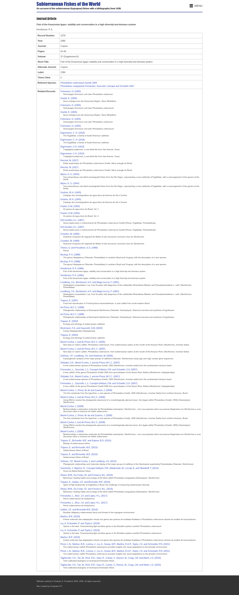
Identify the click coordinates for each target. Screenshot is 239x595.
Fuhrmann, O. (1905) (70, 91)
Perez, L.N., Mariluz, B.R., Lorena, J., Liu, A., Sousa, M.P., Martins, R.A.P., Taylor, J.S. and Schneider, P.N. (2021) (115, 544)
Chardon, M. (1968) (69, 234)
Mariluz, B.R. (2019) (70, 516)
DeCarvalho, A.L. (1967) (72, 220)
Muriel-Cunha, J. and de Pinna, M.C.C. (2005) (82, 342)
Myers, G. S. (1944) (69, 174)
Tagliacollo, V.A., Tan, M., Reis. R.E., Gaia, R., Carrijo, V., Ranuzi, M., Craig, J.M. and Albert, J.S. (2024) (110, 558)
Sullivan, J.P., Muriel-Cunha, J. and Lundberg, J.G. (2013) (88, 461)
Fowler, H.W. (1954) (70, 206)
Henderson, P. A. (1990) (72, 268)
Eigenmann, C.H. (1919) (72, 146)
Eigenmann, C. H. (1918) (72, 133)
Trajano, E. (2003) (69, 321)
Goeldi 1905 (78, 83)
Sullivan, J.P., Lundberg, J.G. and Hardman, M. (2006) (86, 356)
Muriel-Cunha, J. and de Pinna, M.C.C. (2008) (82, 397)
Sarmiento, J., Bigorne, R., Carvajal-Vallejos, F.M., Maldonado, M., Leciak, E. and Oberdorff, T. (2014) (109, 468)
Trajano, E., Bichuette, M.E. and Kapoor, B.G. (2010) (85, 440)
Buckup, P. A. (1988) (70, 254)
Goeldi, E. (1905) (68, 98)
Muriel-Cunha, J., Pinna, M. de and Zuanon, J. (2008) (86, 390)
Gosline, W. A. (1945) (70, 192)
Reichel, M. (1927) (69, 160)
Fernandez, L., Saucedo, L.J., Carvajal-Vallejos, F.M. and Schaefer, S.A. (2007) (98, 369)
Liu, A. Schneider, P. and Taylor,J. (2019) (80, 523)
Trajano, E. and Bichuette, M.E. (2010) (79, 447)
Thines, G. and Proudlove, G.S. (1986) (79, 248)
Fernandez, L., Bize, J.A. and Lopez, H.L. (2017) (83, 496)
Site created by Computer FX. (50, 586)
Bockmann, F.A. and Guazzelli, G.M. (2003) (81, 328)
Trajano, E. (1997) (69, 300)
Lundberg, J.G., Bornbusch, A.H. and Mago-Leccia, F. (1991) (89, 282)
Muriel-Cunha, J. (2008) (72, 406)
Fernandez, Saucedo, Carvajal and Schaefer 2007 (97, 86)
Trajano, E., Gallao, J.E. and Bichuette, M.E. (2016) (85, 482)
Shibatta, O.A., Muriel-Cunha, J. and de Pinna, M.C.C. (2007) (90, 362)
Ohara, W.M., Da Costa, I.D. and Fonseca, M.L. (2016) (86, 475)
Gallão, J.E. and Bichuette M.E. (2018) (79, 509)
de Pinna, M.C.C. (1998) (72, 307)
